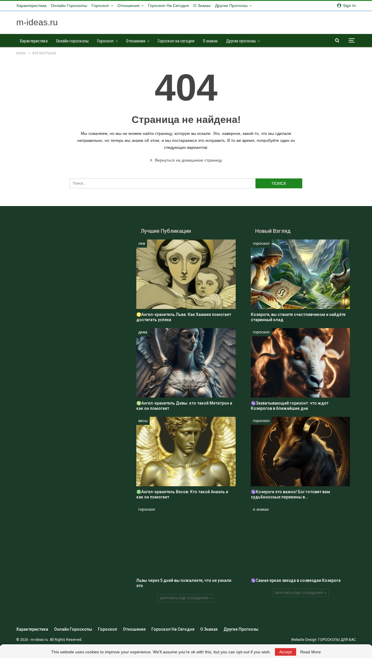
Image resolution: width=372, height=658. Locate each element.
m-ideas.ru (37, 22)
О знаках (202, 5)
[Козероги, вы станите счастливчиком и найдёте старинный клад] (300, 274)
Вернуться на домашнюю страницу (188, 160)
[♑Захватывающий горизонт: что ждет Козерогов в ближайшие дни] (300, 363)
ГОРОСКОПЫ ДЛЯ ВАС (337, 640)
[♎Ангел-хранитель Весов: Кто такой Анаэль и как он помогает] (185, 451)
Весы (143, 420)
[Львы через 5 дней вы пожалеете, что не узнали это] (185, 540)
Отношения (128, 5)
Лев (141, 243)
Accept (285, 652)
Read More (310, 652)
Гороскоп (100, 5)
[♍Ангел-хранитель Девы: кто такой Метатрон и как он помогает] (185, 363)
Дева (142, 332)
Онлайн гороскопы (69, 5)
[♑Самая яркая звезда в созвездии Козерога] (300, 540)
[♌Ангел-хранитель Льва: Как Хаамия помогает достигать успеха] (185, 274)
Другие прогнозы (231, 5)
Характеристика (31, 5)
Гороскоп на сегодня (168, 5)
